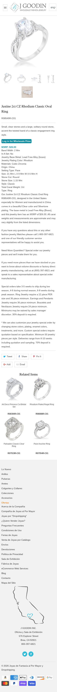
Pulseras (5, 479)
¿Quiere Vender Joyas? (13, 521)
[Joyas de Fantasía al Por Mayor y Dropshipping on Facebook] (30, 654)
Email (22, 364)
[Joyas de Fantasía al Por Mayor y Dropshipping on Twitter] (24, 654)
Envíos (4, 544)
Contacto (5, 578)
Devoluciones (8, 549)
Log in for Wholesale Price (16, 141)
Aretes (4, 483)
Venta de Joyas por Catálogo (15, 540)
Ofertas (5, 502)
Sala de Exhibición (10, 559)
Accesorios (6, 498)
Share (24, 356)
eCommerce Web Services (14, 568)
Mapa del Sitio (8, 583)
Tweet (9, 356)
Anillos (4, 474)
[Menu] (5, 7)
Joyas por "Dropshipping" (14, 516)
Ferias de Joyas (9, 535)
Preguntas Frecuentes (12, 525)
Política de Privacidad (12, 554)
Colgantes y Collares (11, 488)
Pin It (38, 356)
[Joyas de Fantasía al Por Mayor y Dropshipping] (28, 7)
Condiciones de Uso (11, 530)
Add (8, 364)
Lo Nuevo (6, 469)
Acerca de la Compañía (13, 506)
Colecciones (7, 493)
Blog (3, 573)
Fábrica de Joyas (10, 563)
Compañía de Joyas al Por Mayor (18, 511)
